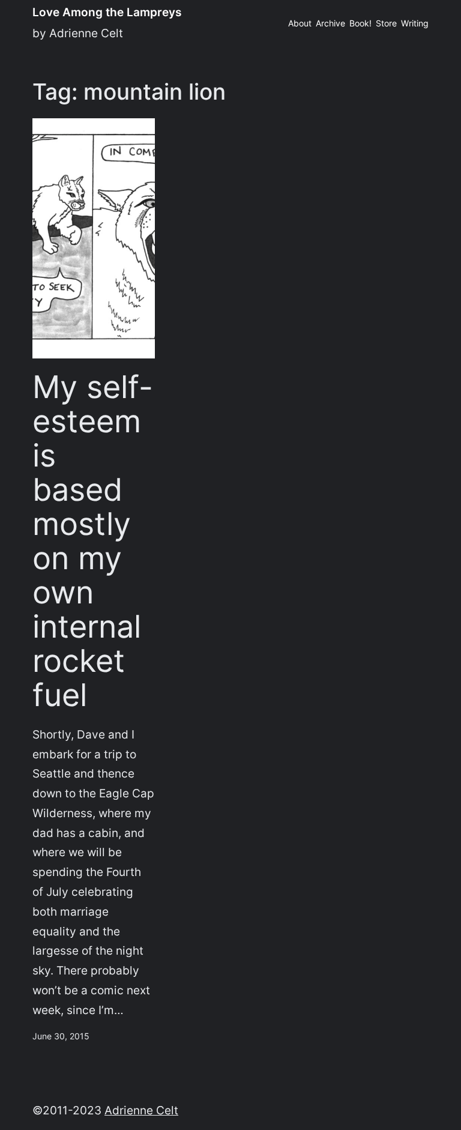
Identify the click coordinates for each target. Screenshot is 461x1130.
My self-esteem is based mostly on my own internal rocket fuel (92, 541)
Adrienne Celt (141, 1110)
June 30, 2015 (60, 1036)
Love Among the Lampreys (106, 12)
